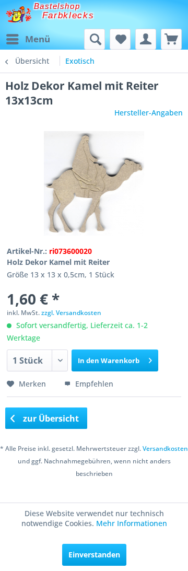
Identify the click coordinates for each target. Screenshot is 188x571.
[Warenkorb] (171, 39)
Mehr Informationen (131, 523)
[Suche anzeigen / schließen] (94, 39)
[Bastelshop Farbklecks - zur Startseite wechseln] (18, 14)
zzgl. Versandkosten (71, 312)
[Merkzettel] (120, 39)
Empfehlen (93, 384)
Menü (37, 39)
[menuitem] (27, 39)
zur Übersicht (50, 418)
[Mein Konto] (145, 39)
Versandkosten (165, 448)
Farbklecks (68, 15)
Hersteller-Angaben (148, 113)
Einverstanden (94, 555)
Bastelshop (57, 6)
